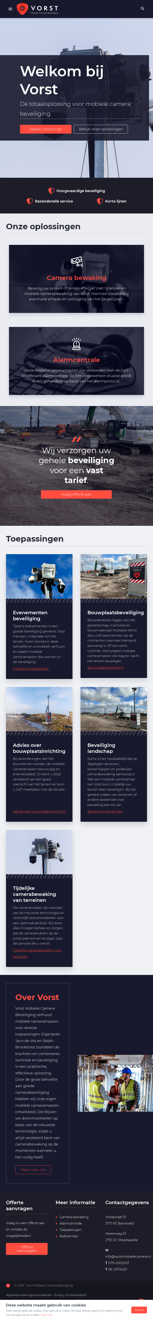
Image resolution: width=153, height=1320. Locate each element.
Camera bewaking (74, 1217)
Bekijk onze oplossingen (101, 129)
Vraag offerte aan (76, 494)
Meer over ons (33, 1170)
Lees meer (46, 1314)
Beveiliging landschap (105, 811)
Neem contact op (45, 129)
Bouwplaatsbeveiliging (115, 612)
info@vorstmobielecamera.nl (128, 1256)
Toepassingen (71, 1230)
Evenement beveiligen (31, 669)
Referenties (69, 1236)
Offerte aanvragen (26, 1249)
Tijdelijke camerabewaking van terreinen (37, 953)
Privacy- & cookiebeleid (70, 1295)
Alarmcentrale (71, 1223)
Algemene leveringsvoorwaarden (29, 1295)
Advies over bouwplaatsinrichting (39, 811)
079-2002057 (118, 1263)
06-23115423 (117, 1269)
